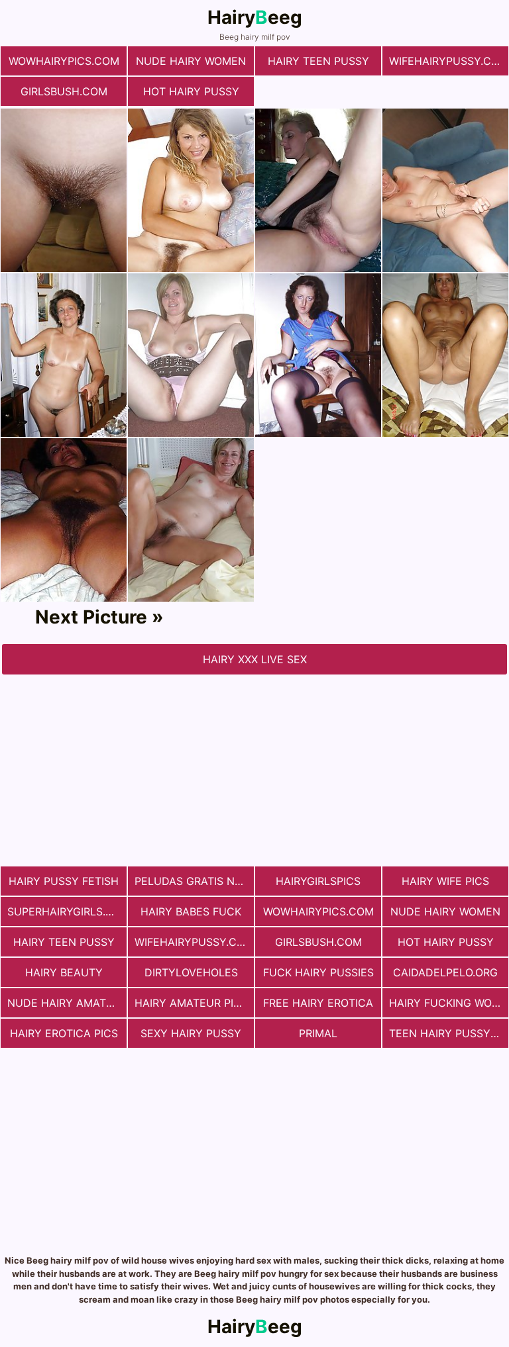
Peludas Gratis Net (191, 881)
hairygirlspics (318, 881)
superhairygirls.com (67, 911)
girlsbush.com (64, 91)
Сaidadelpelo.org (445, 972)
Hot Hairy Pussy (191, 91)
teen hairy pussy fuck (448, 1033)
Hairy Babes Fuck (191, 911)
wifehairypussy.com (448, 61)
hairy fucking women (448, 1002)
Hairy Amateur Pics (191, 1002)
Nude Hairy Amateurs (67, 1002)
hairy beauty (64, 972)
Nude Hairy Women (191, 61)
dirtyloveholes (191, 972)
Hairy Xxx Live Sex (255, 659)
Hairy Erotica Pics (64, 1033)
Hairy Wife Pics (445, 881)
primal (318, 1033)
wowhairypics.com (64, 61)
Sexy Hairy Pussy (191, 1033)
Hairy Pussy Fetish (64, 881)
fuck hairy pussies (318, 972)
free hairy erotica (318, 1002)
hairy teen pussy (318, 61)
